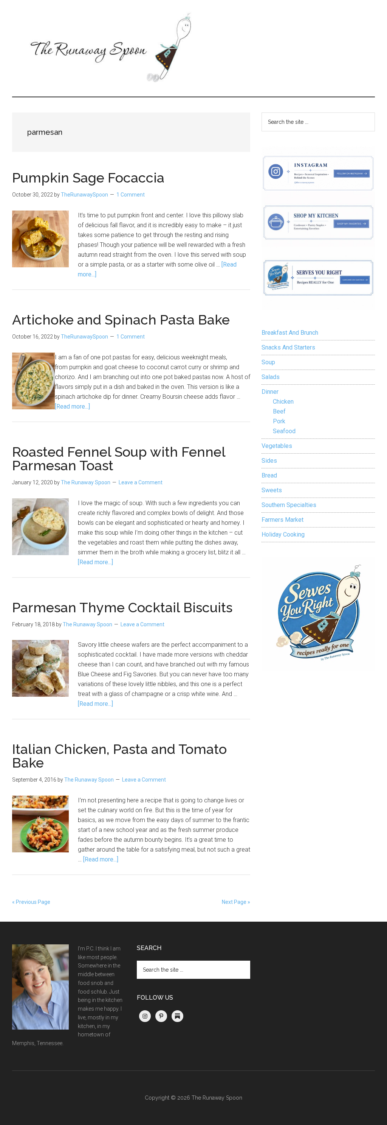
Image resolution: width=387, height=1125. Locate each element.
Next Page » (236, 902)
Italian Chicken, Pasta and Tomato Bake (119, 756)
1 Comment (130, 195)
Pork (279, 421)
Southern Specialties (289, 505)
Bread (269, 475)
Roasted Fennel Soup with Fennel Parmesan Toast (118, 458)
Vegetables (277, 445)
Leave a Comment (141, 482)
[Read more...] (72, 406)
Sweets (272, 490)
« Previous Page (31, 902)
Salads (271, 377)
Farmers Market (282, 519)
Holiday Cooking (283, 534)
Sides (269, 460)
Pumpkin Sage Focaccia (88, 178)
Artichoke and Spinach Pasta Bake (121, 320)
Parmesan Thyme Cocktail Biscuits (122, 607)
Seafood (284, 431)
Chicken (283, 401)
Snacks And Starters (288, 347)
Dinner (270, 391)
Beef (279, 411)
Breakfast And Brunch (290, 332)
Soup (268, 362)
